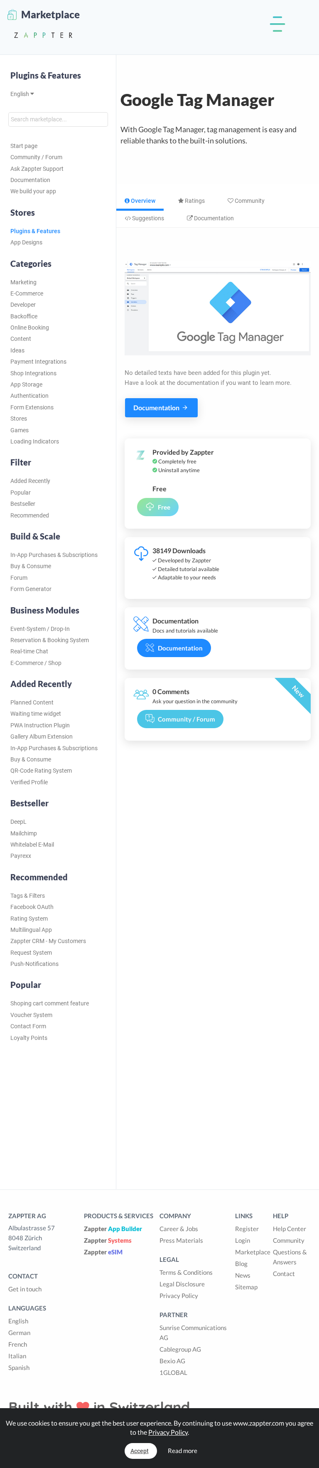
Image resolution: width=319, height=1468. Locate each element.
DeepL (18, 821)
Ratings (194, 200)
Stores (18, 418)
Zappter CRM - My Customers (48, 941)
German (19, 1332)
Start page (23, 146)
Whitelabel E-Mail (32, 844)
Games (19, 430)
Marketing (23, 282)
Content (20, 338)
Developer (23, 304)
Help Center (289, 1228)
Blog (241, 1263)
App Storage (26, 384)
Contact (284, 1273)
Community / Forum (36, 157)
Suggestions (147, 218)
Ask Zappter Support (37, 168)
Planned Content (32, 702)
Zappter (113, 1228)
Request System (31, 952)
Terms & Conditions (186, 1272)
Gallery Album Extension (41, 736)
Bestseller (22, 503)
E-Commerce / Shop (35, 663)
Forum (18, 577)
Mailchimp (23, 833)
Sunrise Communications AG (193, 1332)
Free (164, 507)
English (20, 94)
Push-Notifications (34, 964)
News (242, 1275)
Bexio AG (172, 1361)
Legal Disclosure (182, 1284)
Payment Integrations (38, 361)
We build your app (33, 191)
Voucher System (31, 1015)
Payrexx (20, 855)
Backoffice (23, 316)
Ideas (17, 350)
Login (242, 1240)
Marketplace (252, 1252)
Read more (182, 1450)
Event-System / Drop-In (40, 629)
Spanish (18, 1367)
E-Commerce (26, 293)
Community (249, 200)
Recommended (29, 515)
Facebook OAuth (32, 907)
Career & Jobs (179, 1228)
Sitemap (246, 1287)
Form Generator (31, 589)
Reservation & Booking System (49, 640)
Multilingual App (31, 929)
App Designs (26, 242)
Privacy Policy (179, 1295)
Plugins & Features (45, 75)
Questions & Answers (290, 1257)
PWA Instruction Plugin (40, 725)
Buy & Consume (30, 566)
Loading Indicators (34, 441)
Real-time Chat (29, 651)
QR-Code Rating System (41, 770)
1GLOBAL (173, 1372)
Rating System (29, 918)
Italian (17, 1356)
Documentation (30, 180)
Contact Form (28, 1026)
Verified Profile (29, 782)
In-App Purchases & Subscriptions (54, 555)
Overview (142, 200)
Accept (139, 1451)
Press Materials (181, 1240)
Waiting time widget (35, 713)
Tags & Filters (27, 895)
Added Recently (30, 481)
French (17, 1344)
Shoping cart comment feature (49, 1003)
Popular (20, 492)
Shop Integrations (33, 373)
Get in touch (25, 1289)
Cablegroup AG (180, 1349)
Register (247, 1228)
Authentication (29, 395)
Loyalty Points (28, 1037)
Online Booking (29, 327)
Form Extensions (32, 407)
